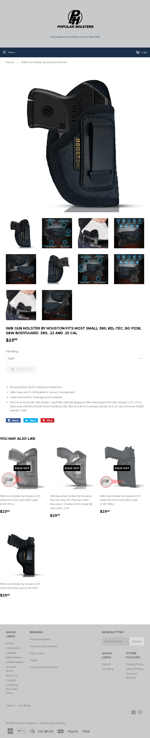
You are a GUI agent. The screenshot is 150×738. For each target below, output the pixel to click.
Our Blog (107, 668)
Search (106, 664)
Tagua (34, 660)
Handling (12, 351)
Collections (13, 648)
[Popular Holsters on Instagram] (140, 712)
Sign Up (137, 641)
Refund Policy (134, 668)
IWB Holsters (14, 657)
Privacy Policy (134, 664)
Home (10, 62)
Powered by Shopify (52, 723)
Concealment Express (44, 667)
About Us (11, 675)
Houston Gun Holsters (43, 646)
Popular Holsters (40, 639)
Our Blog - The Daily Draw (12, 689)
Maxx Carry (37, 653)
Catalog (11, 652)
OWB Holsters (15, 662)
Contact (11, 680)
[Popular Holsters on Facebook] (134, 712)
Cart (144, 52)
